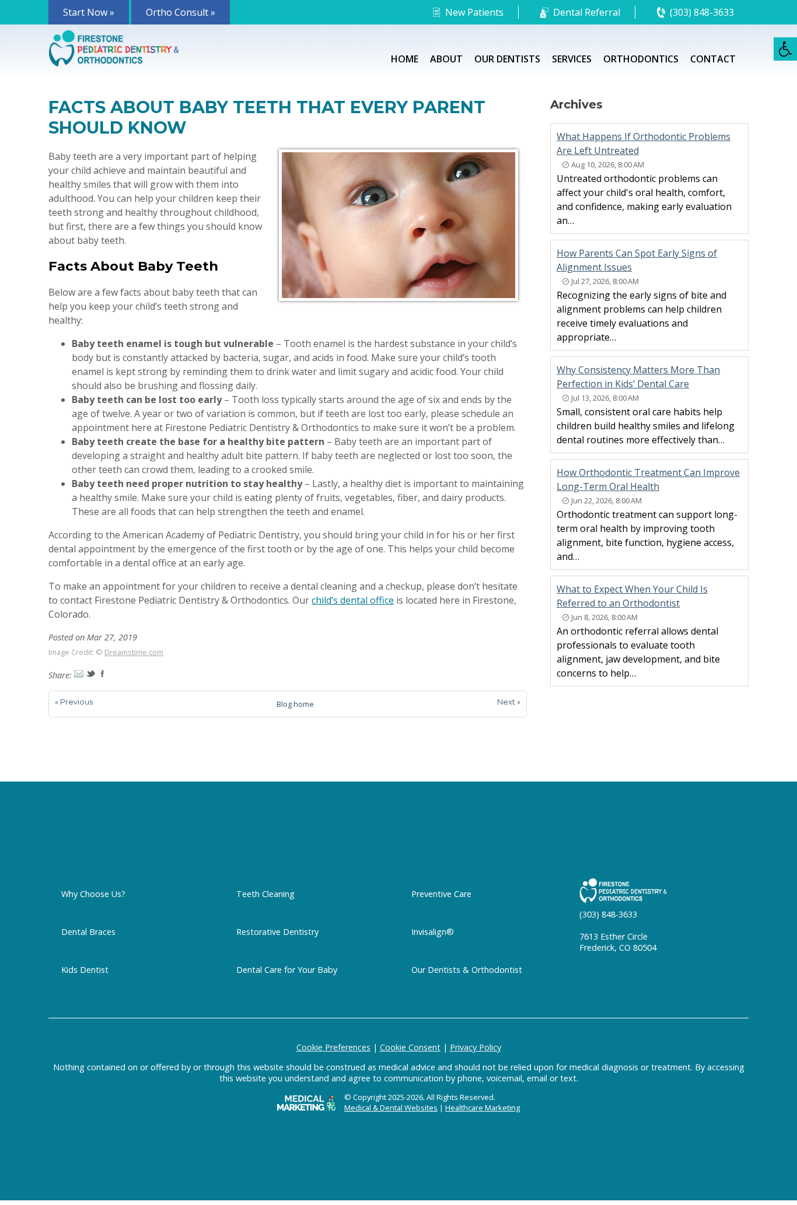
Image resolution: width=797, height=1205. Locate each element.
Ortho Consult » (180, 12)
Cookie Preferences (333, 1047)
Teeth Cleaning (265, 893)
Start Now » (88, 12)
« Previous (74, 701)
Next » (508, 701)
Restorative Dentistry (277, 931)
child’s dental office (353, 600)
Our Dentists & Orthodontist (466, 969)
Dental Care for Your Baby (286, 969)
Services (572, 58)
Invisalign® (432, 931)
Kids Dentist (85, 969)
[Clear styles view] (785, 49)
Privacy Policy (475, 1047)
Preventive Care (441, 893)
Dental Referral (586, 12)
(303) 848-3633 (702, 12)
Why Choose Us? (93, 893)
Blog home (295, 704)
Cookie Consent (410, 1047)
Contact (713, 58)
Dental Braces (88, 931)
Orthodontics (641, 58)
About (446, 58)
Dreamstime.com (133, 652)
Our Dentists (507, 58)
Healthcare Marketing (482, 1107)
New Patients (474, 12)
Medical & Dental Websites (391, 1107)
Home (404, 58)
